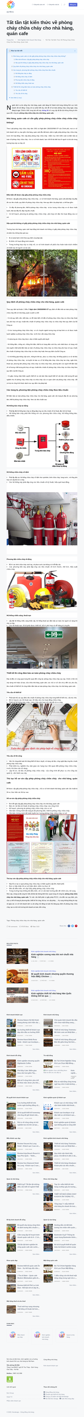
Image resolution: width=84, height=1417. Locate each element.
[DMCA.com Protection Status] (10, 1379)
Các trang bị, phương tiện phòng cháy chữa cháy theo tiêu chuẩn (34, 70)
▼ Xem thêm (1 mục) (15, 98)
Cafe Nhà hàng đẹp (67, 1398)
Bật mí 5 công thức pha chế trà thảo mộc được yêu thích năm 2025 (28, 1082)
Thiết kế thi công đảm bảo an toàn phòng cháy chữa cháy (32, 87)
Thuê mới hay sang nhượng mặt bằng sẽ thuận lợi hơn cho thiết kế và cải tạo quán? (28, 1309)
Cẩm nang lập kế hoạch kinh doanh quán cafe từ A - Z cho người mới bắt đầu (28, 1237)
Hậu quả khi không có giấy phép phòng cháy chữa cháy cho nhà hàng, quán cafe (39, 63)
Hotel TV (9, 1397)
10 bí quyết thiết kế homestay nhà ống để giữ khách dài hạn (28, 1115)
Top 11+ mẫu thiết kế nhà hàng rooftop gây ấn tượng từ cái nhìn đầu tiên (64, 1186)
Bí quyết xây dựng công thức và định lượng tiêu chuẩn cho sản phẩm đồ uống (28, 1227)
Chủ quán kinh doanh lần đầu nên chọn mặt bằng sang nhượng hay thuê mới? (65, 1022)
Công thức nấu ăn (54, 4)
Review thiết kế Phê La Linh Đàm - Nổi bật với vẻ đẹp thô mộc (28, 1287)
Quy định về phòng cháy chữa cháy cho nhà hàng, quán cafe (33, 66)
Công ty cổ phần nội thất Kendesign (57, 1396)
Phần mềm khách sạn (14, 1401)
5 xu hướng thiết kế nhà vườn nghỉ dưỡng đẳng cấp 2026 (28, 1105)
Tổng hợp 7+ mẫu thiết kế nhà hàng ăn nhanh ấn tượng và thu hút (65, 1206)
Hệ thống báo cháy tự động (23, 73)
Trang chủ (10, 40)
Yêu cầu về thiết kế (21, 90)
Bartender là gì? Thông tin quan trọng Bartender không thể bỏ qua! (65, 1237)
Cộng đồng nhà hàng (52, 1392)
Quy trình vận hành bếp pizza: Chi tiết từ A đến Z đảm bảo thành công (65, 1155)
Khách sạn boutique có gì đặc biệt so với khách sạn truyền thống (64, 1115)
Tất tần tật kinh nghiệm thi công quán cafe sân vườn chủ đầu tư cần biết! (27, 1247)
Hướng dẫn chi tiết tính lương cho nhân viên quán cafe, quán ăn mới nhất (64, 1227)
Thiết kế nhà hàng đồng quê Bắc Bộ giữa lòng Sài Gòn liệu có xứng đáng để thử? (65, 1042)
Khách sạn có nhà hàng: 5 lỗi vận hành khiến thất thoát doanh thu (65, 1105)
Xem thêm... (36, 1049)
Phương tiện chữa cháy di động (24, 80)
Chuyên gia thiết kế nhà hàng (54, 1394)
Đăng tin (73, 4)
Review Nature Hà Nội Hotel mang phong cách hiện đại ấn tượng (28, 1022)
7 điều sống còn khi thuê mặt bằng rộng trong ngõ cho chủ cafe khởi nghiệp (65, 1278)
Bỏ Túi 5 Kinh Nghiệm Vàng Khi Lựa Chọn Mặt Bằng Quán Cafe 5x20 (65, 1063)
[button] (10, 12)
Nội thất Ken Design (51, 1398)
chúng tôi (45, 110)
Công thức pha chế (39, 4)
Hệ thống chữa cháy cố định (23, 76)
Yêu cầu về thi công (21, 93)
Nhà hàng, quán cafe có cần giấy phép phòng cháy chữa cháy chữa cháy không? (39, 56)
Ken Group (10, 1393)
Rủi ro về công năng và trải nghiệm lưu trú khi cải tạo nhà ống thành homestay (27, 1124)
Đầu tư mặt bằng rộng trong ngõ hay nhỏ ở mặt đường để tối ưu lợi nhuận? (65, 1084)
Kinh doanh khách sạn (51, 1365)
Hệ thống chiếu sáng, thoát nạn (24, 83)
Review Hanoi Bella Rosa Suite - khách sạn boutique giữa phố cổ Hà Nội (27, 1042)
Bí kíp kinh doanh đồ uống (45, 1337)
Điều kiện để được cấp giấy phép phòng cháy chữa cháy (32, 59)
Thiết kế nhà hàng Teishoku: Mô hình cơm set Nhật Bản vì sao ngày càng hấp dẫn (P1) (65, 1032)
